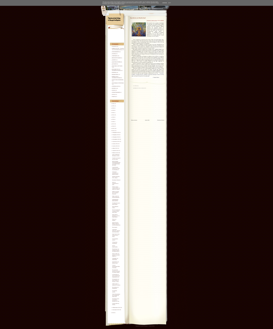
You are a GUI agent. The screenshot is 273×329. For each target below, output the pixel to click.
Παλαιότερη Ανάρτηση (160, 120)
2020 (113, 117)
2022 (113, 112)
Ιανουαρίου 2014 (116, 309)
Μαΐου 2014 (115, 148)
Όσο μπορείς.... (115, 227)
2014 (113, 130)
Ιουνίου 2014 (115, 146)
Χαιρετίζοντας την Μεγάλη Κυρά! (138, 17)
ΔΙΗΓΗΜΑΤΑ (114, 63)
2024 (113, 108)
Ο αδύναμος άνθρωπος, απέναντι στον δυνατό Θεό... (116, 230)
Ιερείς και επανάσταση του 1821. (115, 183)
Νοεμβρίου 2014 (116, 134)
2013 (113, 312)
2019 (113, 119)
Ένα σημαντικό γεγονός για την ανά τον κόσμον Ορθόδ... (116, 271)
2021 (113, 114)
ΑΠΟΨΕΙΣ (114, 53)
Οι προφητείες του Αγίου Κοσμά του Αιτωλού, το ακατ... (115, 280)
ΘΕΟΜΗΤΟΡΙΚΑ (115, 74)
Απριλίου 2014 (115, 150)
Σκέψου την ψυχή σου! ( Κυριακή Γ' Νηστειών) (115, 193)
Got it (169, 2)
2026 (113, 103)
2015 (113, 128)
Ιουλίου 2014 (115, 143)
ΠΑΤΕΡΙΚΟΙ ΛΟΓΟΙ (115, 86)
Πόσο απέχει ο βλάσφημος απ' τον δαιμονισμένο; (116, 216)
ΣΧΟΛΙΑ (113, 90)
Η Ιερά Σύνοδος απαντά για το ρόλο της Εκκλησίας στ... (116, 168)
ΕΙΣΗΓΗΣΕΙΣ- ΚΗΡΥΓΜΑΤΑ (117, 66)
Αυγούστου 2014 (116, 141)
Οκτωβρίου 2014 (116, 137)
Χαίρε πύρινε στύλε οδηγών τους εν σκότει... (115, 235)
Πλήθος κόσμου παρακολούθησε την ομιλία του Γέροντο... (116, 188)
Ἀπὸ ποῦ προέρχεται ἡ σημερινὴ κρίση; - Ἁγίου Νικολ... (116, 211)
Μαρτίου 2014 (115, 152)
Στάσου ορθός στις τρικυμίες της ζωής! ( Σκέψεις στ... (116, 255)
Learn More (164, 2)
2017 (113, 123)
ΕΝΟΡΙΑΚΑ (114, 72)
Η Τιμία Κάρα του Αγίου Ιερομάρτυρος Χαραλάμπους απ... (116, 275)
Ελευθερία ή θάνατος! (116, 180)
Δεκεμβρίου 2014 (116, 132)
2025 (113, 105)
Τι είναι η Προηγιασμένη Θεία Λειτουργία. (116, 266)
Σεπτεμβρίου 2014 (116, 139)
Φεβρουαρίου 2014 (116, 307)
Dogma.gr (114, 96)
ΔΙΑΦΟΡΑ (114, 59)
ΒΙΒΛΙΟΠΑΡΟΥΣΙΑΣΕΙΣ (116, 57)
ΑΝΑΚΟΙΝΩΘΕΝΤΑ (115, 51)
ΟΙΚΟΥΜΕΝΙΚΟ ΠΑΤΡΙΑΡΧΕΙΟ (118, 83)
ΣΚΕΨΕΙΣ (114, 88)
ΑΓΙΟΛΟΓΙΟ (114, 46)
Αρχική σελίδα (147, 120)
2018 (113, 121)
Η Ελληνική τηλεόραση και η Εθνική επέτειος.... (115, 173)
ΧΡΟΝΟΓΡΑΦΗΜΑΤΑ (116, 92)
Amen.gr (113, 94)
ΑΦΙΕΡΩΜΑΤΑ (114, 55)
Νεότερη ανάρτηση (134, 120)
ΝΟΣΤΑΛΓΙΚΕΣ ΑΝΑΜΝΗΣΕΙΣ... (118, 79)
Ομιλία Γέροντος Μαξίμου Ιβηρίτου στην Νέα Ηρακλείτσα (116, 224)
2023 (113, 110)
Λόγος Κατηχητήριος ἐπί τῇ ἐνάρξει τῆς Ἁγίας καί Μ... (116, 295)
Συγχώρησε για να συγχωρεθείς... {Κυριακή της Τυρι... (116, 300)
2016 (113, 126)
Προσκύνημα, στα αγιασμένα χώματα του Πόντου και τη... (116, 250)
